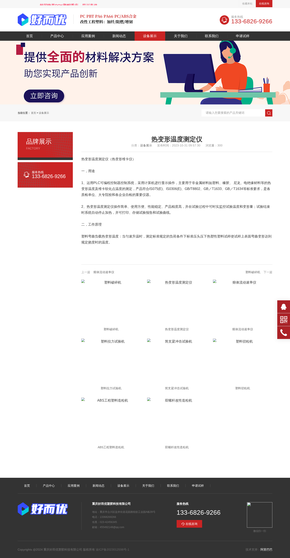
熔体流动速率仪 (103, 272)
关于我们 (180, 36)
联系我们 (211, 36)
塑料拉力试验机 (111, 388)
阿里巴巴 (266, 549)
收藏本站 (247, 3)
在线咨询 (264, 3)
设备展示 (150, 36)
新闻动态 (119, 36)
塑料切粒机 (242, 388)
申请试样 (242, 36)
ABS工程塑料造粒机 (111, 447)
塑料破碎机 (252, 272)
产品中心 (57, 36)
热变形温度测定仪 (177, 329)
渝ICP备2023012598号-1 (112, 549)
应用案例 (88, 36)
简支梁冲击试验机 (177, 388)
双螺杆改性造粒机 (177, 447)
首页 (29, 36)
